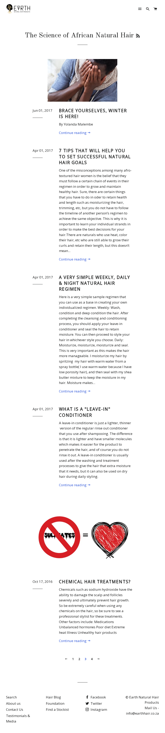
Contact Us (14, 709)
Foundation (55, 703)
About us (13, 703)
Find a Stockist (57, 709)
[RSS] (138, 36)
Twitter (96, 703)
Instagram (98, 709)
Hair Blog (53, 697)
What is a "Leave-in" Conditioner (84, 412)
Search (11, 697)
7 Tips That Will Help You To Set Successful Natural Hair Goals (95, 156)
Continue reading (73, 132)
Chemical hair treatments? (95, 581)
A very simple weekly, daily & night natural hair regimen (94, 283)
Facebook (98, 697)
